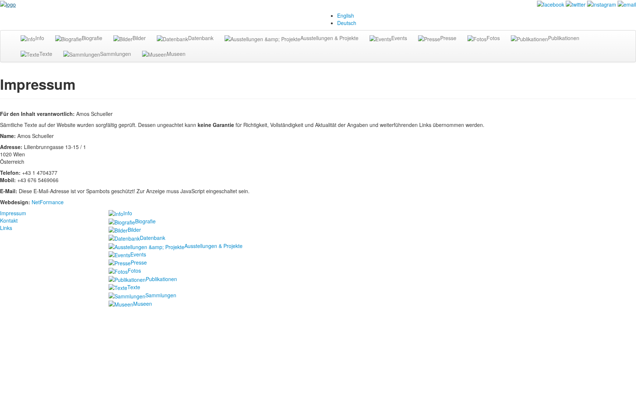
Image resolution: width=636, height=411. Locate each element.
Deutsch (346, 22)
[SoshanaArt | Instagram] (601, 3)
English (345, 15)
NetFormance (48, 202)
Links (6, 227)
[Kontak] (627, 3)
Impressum (13, 213)
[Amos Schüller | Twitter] (576, 3)
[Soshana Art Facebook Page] (550, 3)
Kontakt (9, 220)
